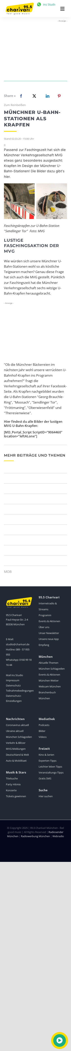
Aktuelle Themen (48, 662)
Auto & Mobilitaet (16, 760)
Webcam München (50, 686)
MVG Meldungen (16, 749)
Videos (43, 737)
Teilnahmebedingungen (20, 690)
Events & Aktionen (49, 621)
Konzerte (11, 790)
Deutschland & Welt (17, 754)
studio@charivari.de (17, 644)
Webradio (58, 836)
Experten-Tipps (47, 760)
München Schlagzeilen (52, 668)
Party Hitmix (13, 784)
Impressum (12, 680)
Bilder (42, 731)
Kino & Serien (46, 754)
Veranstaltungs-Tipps (51, 772)
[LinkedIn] (46, 96)
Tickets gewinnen (16, 796)
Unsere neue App (49, 639)
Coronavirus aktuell (17, 725)
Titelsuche (12, 778)
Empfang (44, 645)
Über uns (44, 627)
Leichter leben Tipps (50, 766)
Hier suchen (46, 796)
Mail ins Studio (14, 675)
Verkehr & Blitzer (15, 743)
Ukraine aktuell (14, 731)
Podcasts (44, 725)
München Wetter (49, 680)
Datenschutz (13, 685)
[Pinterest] (59, 96)
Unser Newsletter (49, 633)
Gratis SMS (45, 778)
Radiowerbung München (35, 836)
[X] (33, 96)
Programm (45, 615)
